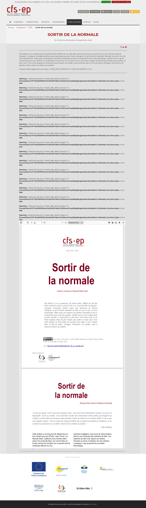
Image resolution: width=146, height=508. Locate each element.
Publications (74, 22)
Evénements (58, 22)
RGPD (126, 11)
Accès (96, 22)
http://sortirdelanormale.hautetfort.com (71, 69)
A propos (18, 22)
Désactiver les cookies (121, 2)
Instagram (107, 11)
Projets (45, 22)
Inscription (84, 11)
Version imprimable (124, 52)
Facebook (96, 11)
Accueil (11, 27)
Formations (32, 22)
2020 (30, 27)
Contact (136, 11)
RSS (117, 11)
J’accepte (106, 2)
